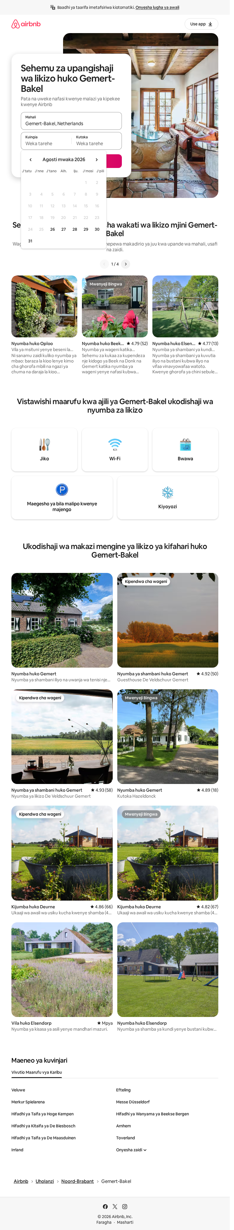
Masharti (125, 1222)
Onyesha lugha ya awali (157, 7)
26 (52, 229)
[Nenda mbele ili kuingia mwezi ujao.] (96, 159)
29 (86, 229)
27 (63, 229)
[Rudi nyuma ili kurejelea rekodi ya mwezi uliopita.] (31, 159)
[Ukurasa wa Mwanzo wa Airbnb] (26, 24)
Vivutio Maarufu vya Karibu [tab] (36, 1072)
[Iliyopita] (104, 264)
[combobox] (71, 123)
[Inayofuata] (125, 264)
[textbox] (46, 143)
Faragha (104, 1222)
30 (97, 229)
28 (74, 229)
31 (30, 241)
